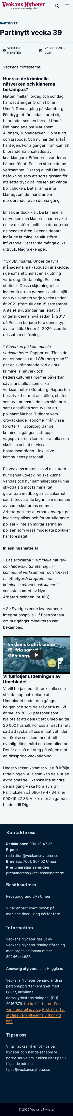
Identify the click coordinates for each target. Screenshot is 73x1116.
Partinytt (9, 23)
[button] (57, 6)
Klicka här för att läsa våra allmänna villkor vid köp (35, 1015)
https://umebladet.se (25, 1087)
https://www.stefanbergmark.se (35, 1081)
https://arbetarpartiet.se (28, 1094)
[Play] (36, 655)
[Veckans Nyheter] (23, 6)
